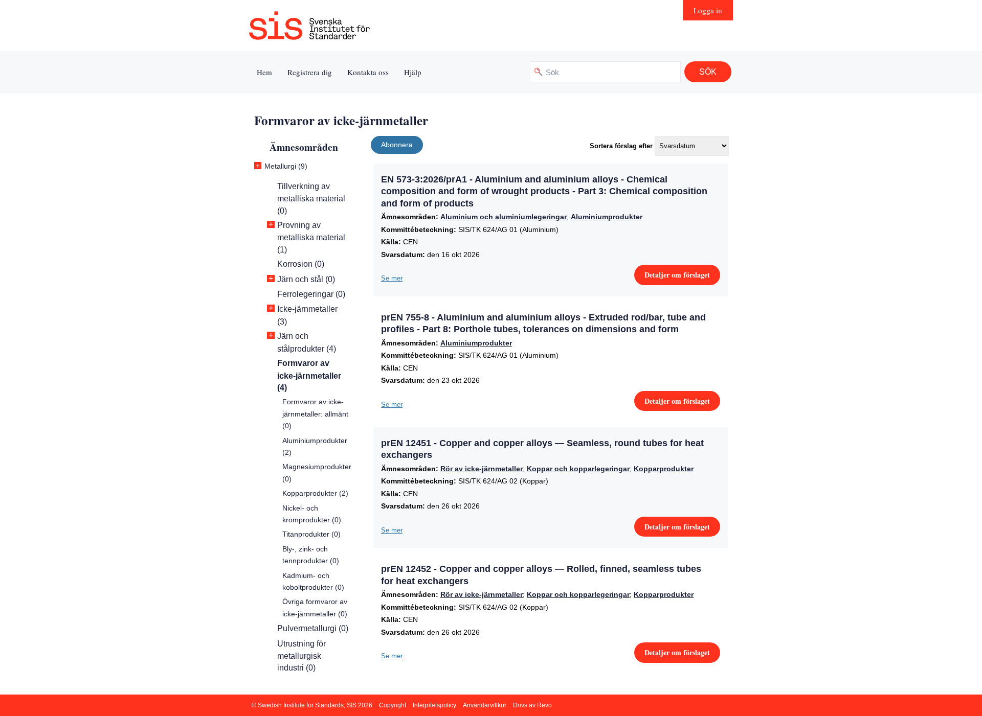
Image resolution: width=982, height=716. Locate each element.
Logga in (708, 10)
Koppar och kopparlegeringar (578, 469)
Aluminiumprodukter (606, 217)
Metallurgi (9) (285, 166)
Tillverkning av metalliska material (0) (311, 198)
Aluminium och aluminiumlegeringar (503, 217)
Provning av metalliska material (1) (311, 237)
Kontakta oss (368, 72)
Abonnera (397, 145)
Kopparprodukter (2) (315, 493)
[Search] (707, 71)
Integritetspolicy (434, 705)
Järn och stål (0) (306, 279)
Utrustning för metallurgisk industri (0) (301, 656)
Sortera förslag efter (621, 146)
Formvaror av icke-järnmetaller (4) (309, 375)
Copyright (392, 705)
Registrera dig (309, 72)
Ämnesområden (304, 147)
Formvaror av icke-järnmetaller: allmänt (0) (315, 414)
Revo (544, 705)
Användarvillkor (484, 705)
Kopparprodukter (664, 469)
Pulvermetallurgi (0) (312, 628)
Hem (264, 72)
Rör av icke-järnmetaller (481, 469)
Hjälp (412, 72)
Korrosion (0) (300, 264)
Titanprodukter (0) (311, 534)
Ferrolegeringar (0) (311, 294)
